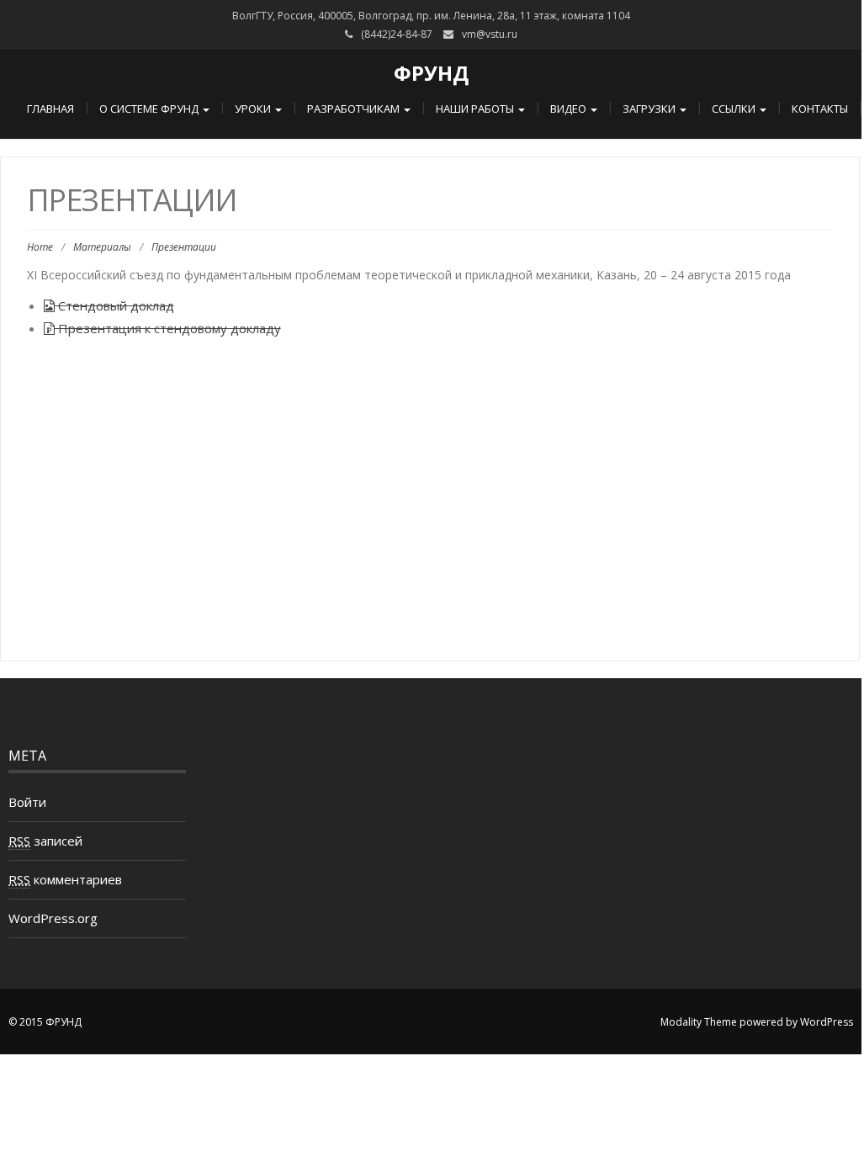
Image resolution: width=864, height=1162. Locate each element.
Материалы (102, 247)
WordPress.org (53, 918)
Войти (27, 801)
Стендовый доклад (114, 305)
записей (45, 840)
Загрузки (650, 108)
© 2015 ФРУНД (45, 1022)
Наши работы (476, 108)
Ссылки (735, 108)
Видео (569, 108)
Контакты (820, 108)
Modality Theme (698, 1022)
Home (40, 247)
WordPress (826, 1022)
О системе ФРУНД (150, 108)
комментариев (65, 879)
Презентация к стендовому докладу (168, 328)
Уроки (254, 108)
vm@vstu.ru (489, 34)
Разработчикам (354, 108)
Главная (50, 108)
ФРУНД (431, 73)
